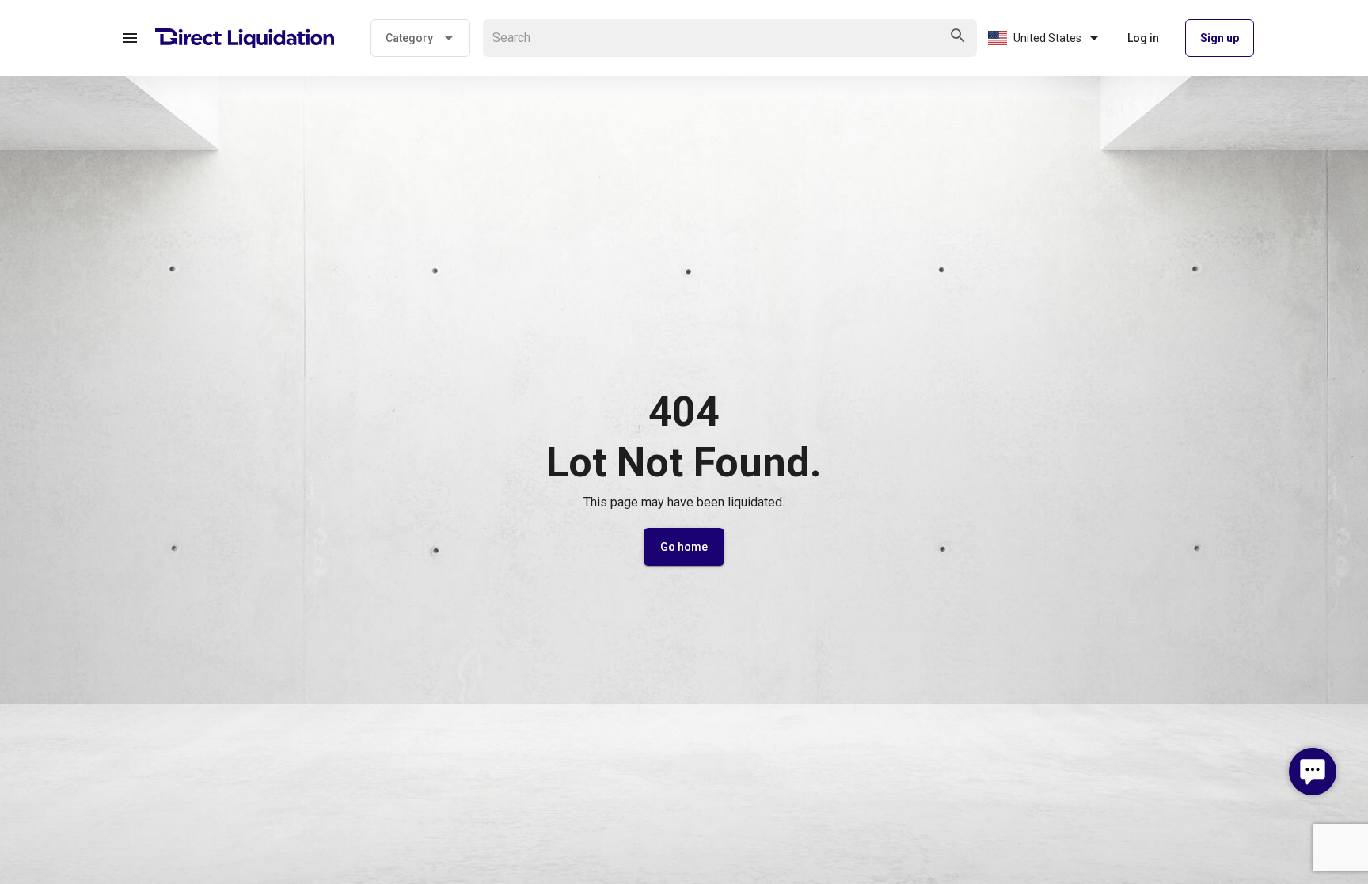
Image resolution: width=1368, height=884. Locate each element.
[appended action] (957, 35)
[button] (130, 38)
